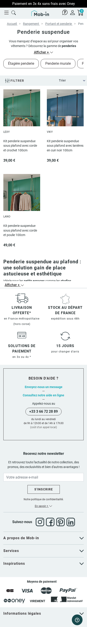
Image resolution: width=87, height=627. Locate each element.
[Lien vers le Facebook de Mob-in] (51, 522)
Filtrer (17, 80)
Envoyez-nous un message (43, 387)
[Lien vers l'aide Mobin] (65, 12)
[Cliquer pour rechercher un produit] (13, 12)
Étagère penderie (21, 63)
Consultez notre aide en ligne (43, 395)
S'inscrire (43, 489)
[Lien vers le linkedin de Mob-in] (70, 522)
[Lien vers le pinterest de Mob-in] (61, 522)
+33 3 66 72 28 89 (43, 411)
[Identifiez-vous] (72, 12)
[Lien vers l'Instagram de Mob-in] (41, 522)
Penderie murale (58, 63)
